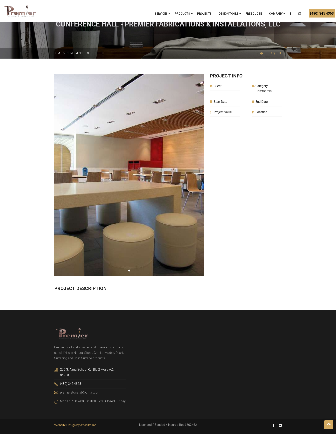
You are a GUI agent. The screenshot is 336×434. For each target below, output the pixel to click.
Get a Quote (273, 53)
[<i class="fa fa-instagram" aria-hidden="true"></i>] (300, 14)
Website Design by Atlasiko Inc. (75, 425)
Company (276, 13)
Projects (204, 13)
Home (57, 53)
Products (182, 13)
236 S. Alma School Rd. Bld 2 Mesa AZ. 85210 (87, 372)
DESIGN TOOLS (228, 13)
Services (161, 13)
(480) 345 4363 (322, 13)
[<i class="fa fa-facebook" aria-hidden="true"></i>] (291, 14)
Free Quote (254, 13)
